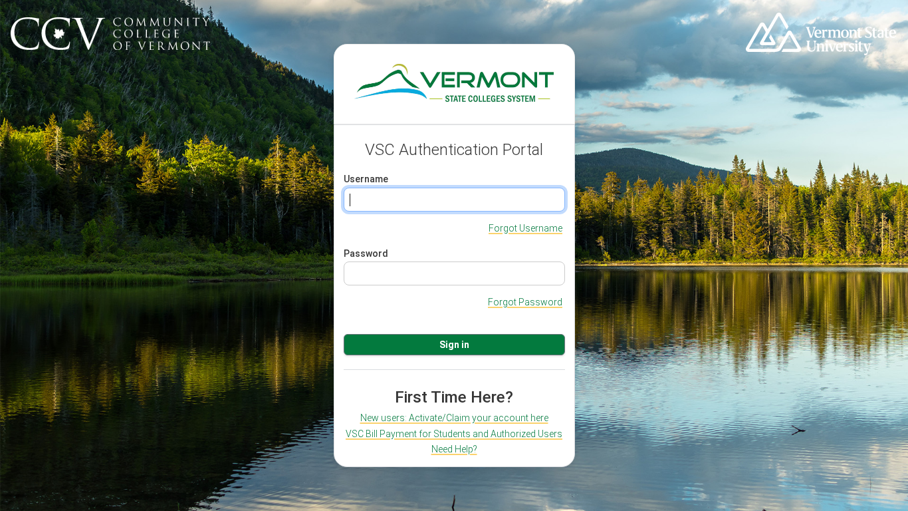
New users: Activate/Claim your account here (454, 418)
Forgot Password (525, 302)
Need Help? (454, 449)
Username (366, 179)
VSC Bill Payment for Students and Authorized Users (454, 433)
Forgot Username (525, 228)
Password (366, 253)
